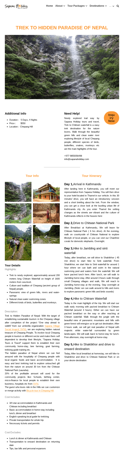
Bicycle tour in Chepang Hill (40, 390)
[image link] (16, 6)
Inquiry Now (111, 118)
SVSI (35, 383)
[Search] (118, 6)
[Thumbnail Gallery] (18, 192)
